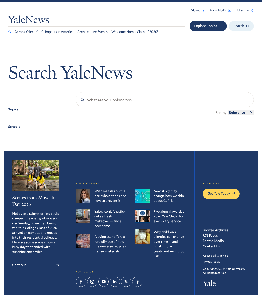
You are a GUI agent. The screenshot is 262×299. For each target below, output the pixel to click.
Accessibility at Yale (215, 255)
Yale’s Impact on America (54, 31)
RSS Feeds (210, 235)
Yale (209, 284)
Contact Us (211, 246)
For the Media (213, 240)
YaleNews (28, 20)
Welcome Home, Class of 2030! (134, 31)
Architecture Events (92, 31)
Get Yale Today (219, 193)
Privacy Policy (211, 262)
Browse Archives (215, 230)
